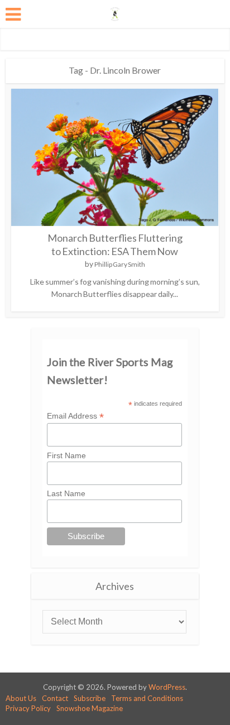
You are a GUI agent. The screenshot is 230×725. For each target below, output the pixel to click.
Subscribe (90, 698)
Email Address (75, 416)
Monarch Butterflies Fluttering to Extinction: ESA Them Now (115, 244)
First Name (66, 455)
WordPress (166, 687)
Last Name (66, 493)
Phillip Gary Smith (119, 264)
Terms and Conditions (147, 698)
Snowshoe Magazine (89, 708)
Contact (55, 698)
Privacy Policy (28, 708)
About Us (21, 698)
